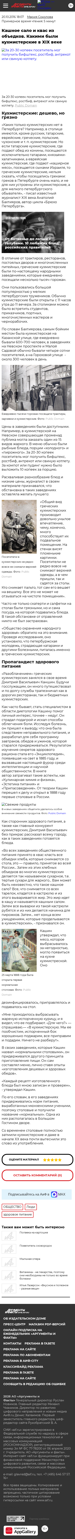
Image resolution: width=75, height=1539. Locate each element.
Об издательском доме (24, 1318)
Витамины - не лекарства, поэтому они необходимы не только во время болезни (44, 1275)
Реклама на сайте (19, 1349)
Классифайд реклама (23, 1367)
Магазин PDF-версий (47, 1324)
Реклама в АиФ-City (20, 1361)
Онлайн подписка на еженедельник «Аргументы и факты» (29, 1333)
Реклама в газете (40, 1343)
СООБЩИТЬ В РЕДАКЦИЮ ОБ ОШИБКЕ (34, 1384)
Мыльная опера (30, 1258)
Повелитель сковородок (36, 1245)
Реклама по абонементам (26, 1355)
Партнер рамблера (39, 1519)
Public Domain (26, 105)
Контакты (12, 1343)
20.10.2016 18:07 (13, 17)
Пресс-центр (14, 1324)
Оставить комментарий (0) (37, 1175)
